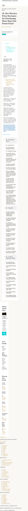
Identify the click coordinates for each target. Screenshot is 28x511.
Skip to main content (6, 26)
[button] (11, 140)
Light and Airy (6, 482)
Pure (4, 452)
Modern (4, 446)
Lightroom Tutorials (7, 460)
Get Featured (5, 472)
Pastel (4, 451)
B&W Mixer (5, 454)
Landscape (5, 499)
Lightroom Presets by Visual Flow (9, 2)
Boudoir (4, 501)
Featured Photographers (8, 462)
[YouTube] (2, 442)
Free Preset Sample (7, 463)
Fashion (4, 502)
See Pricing (5, 333)
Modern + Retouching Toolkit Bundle (11, 81)
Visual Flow (2, 437)
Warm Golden (6, 486)
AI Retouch (5, 455)
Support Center (6, 464)
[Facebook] (3, 442)
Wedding (5, 494)
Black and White (6, 490)
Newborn (5, 498)
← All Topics (6, 43)
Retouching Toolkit (10, 79)
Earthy (4, 487)
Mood (4, 449)
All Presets (5, 445)
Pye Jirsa (5, 470)
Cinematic (5, 484)
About (4, 469)
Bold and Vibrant (6, 489)
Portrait (4, 496)
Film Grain (5, 485)
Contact (4, 474)
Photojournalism (6, 503)
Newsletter (5, 473)
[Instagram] (0, 442)
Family (4, 497)
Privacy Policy (6, 475)
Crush (4, 450)
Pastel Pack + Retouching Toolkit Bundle (10, 84)
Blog (4, 461)
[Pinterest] (5, 442)
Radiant (4, 448)
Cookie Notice (6, 476)
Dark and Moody (6, 481)
